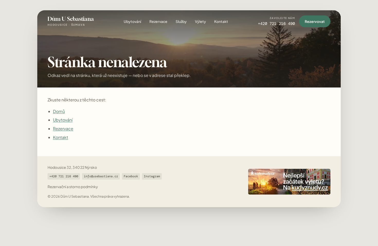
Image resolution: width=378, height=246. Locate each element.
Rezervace (158, 21)
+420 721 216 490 (63, 176)
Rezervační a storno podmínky (73, 186)
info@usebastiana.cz (101, 176)
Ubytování (132, 21)
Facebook (131, 176)
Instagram (152, 176)
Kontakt (221, 21)
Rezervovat (315, 21)
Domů (59, 111)
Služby (181, 21)
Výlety (200, 21)
